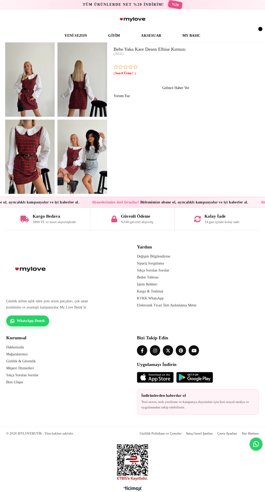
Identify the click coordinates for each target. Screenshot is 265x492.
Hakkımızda (15, 347)
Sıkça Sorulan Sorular (153, 270)
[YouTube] (194, 350)
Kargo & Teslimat (150, 291)
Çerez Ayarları (227, 433)
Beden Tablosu (147, 277)
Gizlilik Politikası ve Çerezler (160, 433)
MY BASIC (191, 36)
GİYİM (114, 36)
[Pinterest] (181, 350)
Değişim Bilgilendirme (153, 256)
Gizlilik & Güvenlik (21, 361)
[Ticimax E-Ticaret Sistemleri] (132, 490)
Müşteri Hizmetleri (20, 368)
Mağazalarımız (17, 354)
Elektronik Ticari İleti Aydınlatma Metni (166, 305)
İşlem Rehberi (147, 284)
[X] (168, 350)
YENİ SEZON (75, 36)
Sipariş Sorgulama (150, 263)
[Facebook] (142, 350)
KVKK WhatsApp (150, 298)
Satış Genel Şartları (199, 433)
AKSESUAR (151, 36)
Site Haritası (250, 433)
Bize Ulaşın (14, 382)
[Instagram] (155, 350)
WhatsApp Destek (31, 321)
